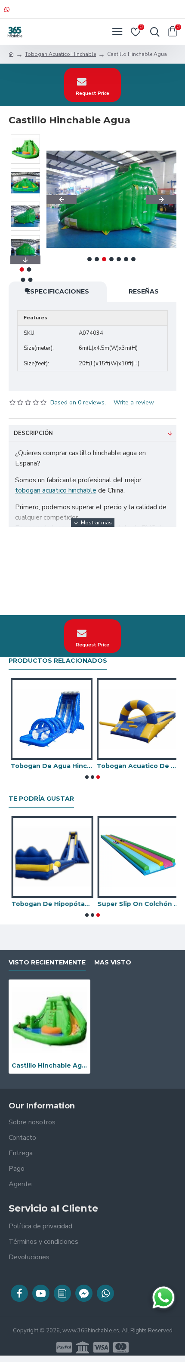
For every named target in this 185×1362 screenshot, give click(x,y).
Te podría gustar (41, 798)
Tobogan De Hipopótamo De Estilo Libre (49, 904)
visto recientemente (47, 962)
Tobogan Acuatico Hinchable (60, 54)
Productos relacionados (58, 660)
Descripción (33, 433)
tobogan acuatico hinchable (55, 490)
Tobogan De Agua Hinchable (49, 766)
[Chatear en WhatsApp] (163, 1297)
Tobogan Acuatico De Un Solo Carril (135, 766)
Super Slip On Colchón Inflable (135, 904)
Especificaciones (57, 291)
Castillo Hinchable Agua (49, 1065)
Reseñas (144, 291)
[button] (61, 199)
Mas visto (112, 962)
